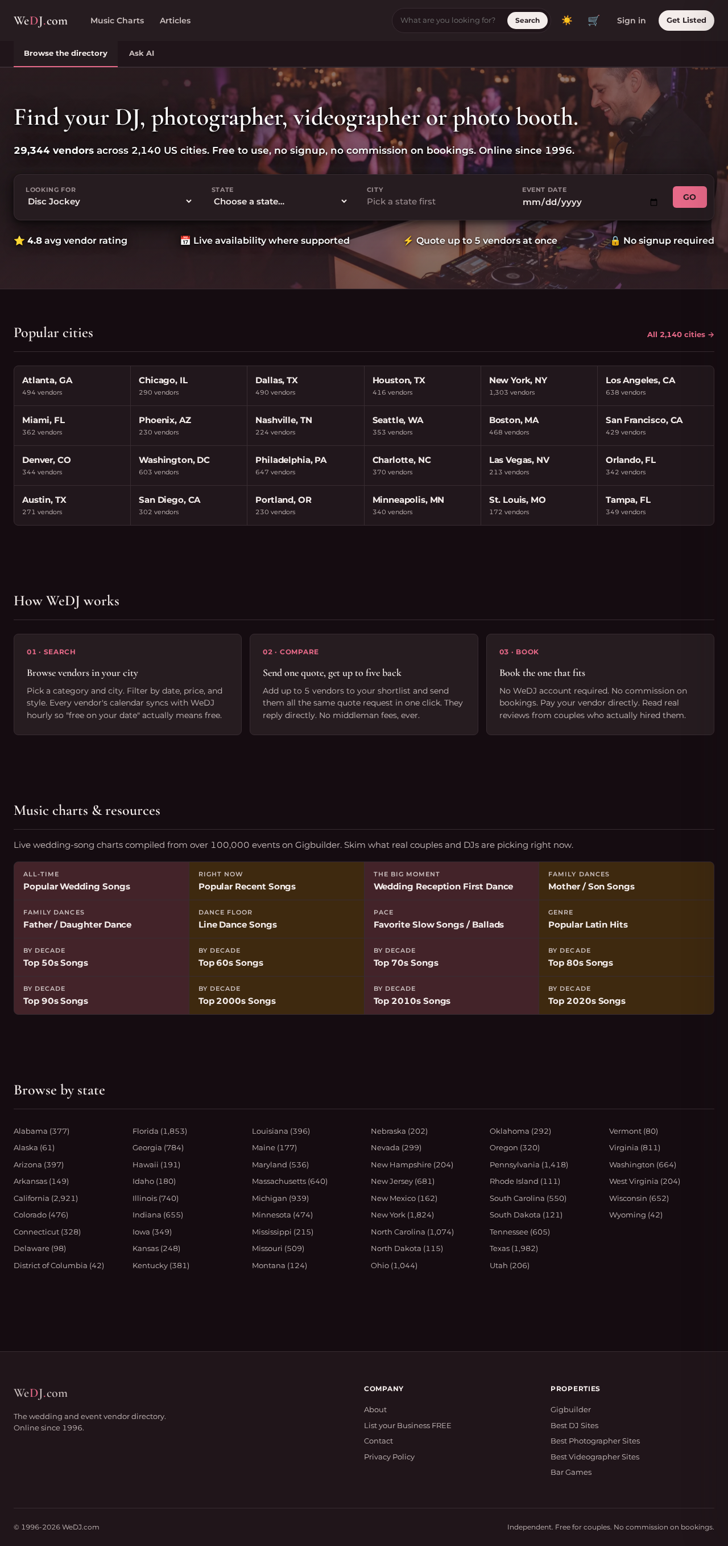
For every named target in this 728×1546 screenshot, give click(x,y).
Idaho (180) (154, 1181)
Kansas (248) (156, 1248)
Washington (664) (642, 1164)
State (223, 190)
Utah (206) (510, 1265)
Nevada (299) (396, 1147)
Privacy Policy (389, 1456)
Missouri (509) (278, 1248)
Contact (378, 1440)
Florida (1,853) (160, 1130)
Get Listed (686, 19)
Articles (175, 20)
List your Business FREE (408, 1425)
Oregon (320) (515, 1147)
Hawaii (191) (156, 1164)
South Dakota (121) (526, 1214)
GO (690, 197)
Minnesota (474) (282, 1214)
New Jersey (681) (403, 1181)
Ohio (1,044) (394, 1265)
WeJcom (41, 20)
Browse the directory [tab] (65, 53)
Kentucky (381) (161, 1265)
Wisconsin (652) (639, 1198)
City (375, 190)
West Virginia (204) (644, 1181)
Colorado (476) (41, 1214)
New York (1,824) (402, 1214)
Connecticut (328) (47, 1231)
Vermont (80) (633, 1130)
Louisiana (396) (281, 1130)
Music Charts (117, 20)
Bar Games (571, 1472)
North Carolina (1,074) (412, 1231)
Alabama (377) (41, 1130)
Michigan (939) (280, 1198)
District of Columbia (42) (59, 1265)
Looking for (51, 190)
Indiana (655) (158, 1214)
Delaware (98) (40, 1248)
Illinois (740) (156, 1198)
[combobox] (435, 201)
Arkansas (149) (41, 1181)
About (375, 1409)
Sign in (631, 20)
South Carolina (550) (528, 1198)
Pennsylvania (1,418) (529, 1164)
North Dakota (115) (407, 1248)
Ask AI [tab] (141, 53)
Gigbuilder (571, 1409)
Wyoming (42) (636, 1214)
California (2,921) (46, 1198)
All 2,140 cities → (680, 334)
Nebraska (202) (399, 1130)
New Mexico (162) (404, 1198)
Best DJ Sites (574, 1425)
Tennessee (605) (520, 1231)
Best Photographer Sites (595, 1440)
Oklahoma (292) (520, 1130)
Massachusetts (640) (290, 1181)
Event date (544, 190)
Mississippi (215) (282, 1231)
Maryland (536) (280, 1164)
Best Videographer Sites (595, 1456)
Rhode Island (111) (525, 1181)
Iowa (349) (152, 1231)
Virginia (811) (634, 1147)
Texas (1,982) (514, 1248)
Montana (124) (279, 1265)
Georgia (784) (158, 1147)
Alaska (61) (34, 1147)
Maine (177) (274, 1147)
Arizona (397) (39, 1164)
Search (527, 20)
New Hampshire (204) (412, 1164)
